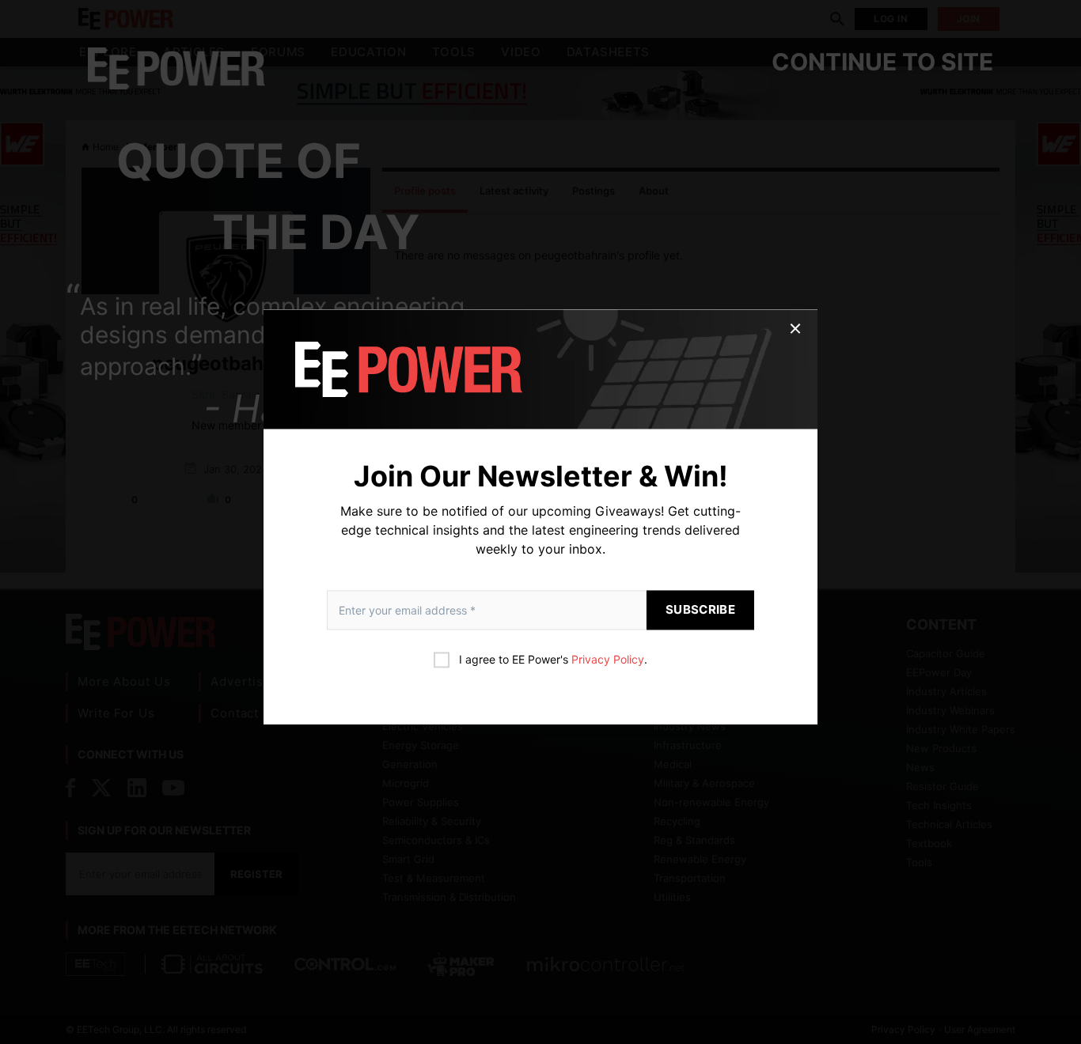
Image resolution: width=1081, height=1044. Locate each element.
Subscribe (700, 610)
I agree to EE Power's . (553, 660)
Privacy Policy (607, 660)
